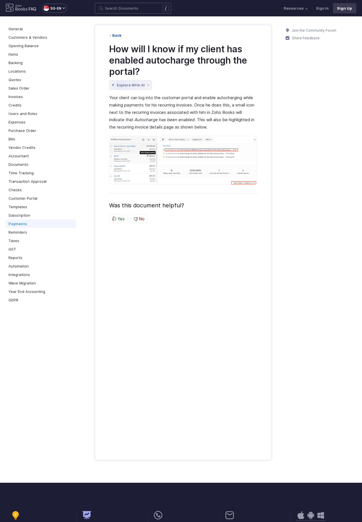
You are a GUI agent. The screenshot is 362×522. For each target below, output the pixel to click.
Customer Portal (22, 198)
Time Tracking (21, 173)
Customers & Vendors (27, 37)
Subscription (19, 215)
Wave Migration (22, 283)
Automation (18, 266)
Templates (17, 207)
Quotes (14, 79)
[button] (51, 8)
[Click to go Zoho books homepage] (17, 8)
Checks (15, 190)
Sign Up (344, 8)
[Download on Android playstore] (301, 518)
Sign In (322, 8)
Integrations (19, 274)
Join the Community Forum (313, 30)
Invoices (15, 96)
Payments (17, 223)
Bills (11, 139)
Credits (14, 105)
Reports (15, 257)
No (141, 218)
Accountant (18, 156)
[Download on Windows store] (320, 518)
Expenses (16, 122)
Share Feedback (305, 38)
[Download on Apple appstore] (311, 518)
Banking (15, 62)
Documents (18, 164)
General (15, 29)
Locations (17, 71)
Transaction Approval (27, 181)
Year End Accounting (26, 291)
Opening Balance (23, 46)
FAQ (32, 8)
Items (13, 54)
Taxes (13, 240)
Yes (120, 218)
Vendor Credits (21, 147)
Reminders (17, 232)
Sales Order (18, 88)
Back (117, 35)
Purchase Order (22, 130)
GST (12, 249)
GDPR (13, 300)
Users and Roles (22, 113)
